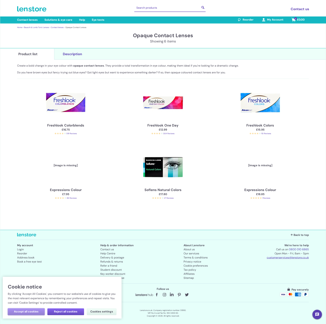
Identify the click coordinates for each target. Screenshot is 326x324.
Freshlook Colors (260, 125)
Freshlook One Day (162, 125)
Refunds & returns (111, 261)
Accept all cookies (26, 311)
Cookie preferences (196, 265)
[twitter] (187, 295)
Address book (25, 257)
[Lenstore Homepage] (32, 9)
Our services (191, 253)
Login (20, 249)
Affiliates (189, 274)
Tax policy (190, 270)
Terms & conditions (196, 257)
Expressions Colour (66, 190)
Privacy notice (192, 261)
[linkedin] (172, 295)
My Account (275, 19)
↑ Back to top (300, 235)
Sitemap (189, 278)
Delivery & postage (112, 257)
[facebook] (157, 295)
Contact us (300, 9)
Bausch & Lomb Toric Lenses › (37, 27)
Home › (20, 27)
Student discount (111, 270)
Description (72, 54)
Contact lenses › (58, 27)
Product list (28, 54)
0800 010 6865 (299, 249)
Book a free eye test (29, 261)
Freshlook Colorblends (65, 125)
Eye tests (98, 20)
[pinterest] (179, 295)
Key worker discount (112, 274)
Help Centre (107, 253)
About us (189, 249)
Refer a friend (108, 265)
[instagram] (164, 295)
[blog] (144, 295)
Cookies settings (101, 311)
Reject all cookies (65, 311)
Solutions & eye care (58, 20)
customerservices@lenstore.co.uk (288, 257)
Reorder (248, 19)
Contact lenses (27, 20)
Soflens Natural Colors (163, 190)
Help (82, 20)
